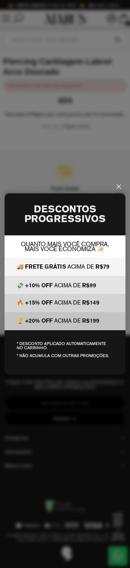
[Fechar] (118, 186)
